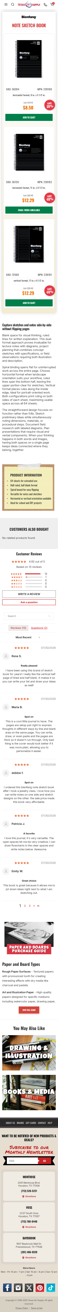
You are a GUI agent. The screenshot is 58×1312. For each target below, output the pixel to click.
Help (50, 1123)
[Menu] (6, 4)
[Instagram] (18, 1291)
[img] (22, 647)
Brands (20, 1123)
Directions (30, 1196)
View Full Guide (29, 1009)
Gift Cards (31, 1123)
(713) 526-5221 (29, 1191)
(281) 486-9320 (29, 1252)
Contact (42, 1123)
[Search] (13, 4)
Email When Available (29, 210)
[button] (16, 574)
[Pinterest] (40, 1291)
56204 (15, 89)
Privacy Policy (22, 1308)
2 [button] (25, 905)
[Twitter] (29, 1291)
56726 (15, 182)
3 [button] (29, 905)
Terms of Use (37, 1308)
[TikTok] (50, 1291)
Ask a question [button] (29, 602)
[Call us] (45, 5)
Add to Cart (29, 117)
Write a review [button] (29, 594)
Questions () (39, 627)
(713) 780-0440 (29, 1221)
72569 (15, 275)
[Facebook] (7, 1291)
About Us (10, 1123)
